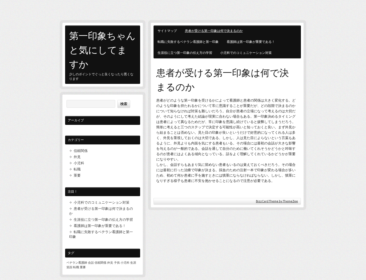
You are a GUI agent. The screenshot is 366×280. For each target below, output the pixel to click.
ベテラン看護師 (76, 262)
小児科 (79, 163)
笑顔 (69, 267)
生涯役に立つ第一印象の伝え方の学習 (185, 53)
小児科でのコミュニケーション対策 (246, 53)
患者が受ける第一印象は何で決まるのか (214, 31)
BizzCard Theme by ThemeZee (277, 201)
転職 (77, 169)
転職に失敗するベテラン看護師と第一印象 (188, 42)
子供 (117, 262)
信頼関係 (81, 150)
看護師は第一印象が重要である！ (251, 42)
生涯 (133, 262)
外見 (77, 157)
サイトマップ (167, 31)
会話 (91, 262)
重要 (77, 175)
